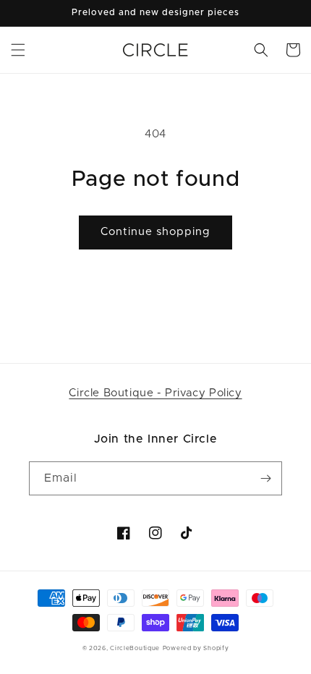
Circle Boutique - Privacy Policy (155, 393)
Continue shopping (155, 231)
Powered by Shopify (196, 648)
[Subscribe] (265, 478)
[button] (18, 50)
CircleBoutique (135, 648)
